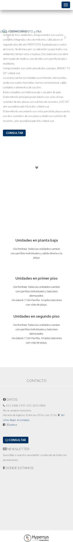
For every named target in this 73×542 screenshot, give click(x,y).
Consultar (14, 133)
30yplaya (11, 424)
